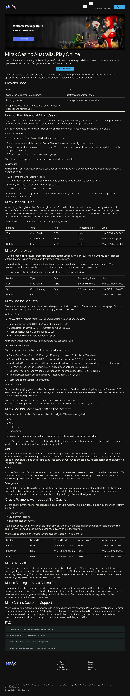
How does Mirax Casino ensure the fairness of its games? (28, 642)
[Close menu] (91, 3)
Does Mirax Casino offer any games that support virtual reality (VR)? (32, 629)
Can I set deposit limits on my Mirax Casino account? (27, 635)
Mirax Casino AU (103, 8)
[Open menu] (85, 6)
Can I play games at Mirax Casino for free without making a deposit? (32, 648)
